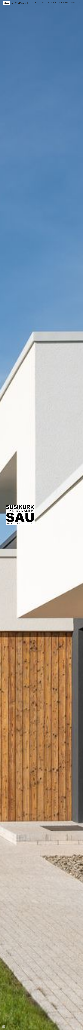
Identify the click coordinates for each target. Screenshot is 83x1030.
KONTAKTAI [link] (75, 3)
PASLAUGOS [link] (52, 3)
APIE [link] (42, 3)
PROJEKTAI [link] (63, 3)
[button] (41, 1026)
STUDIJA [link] (34, 3)
